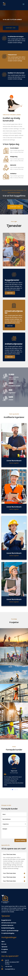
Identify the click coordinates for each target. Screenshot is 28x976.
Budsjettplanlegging (7, 928)
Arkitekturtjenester (7, 925)
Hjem (3, 941)
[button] (10, 789)
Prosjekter (4, 949)
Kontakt (4, 952)
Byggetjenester (6, 920)
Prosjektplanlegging (7, 933)
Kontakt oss (10, 28)
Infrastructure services (8, 923)
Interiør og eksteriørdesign (9, 930)
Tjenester (4, 947)
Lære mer (10, 293)
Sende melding (20, 840)
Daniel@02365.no (10, 969)
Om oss (3, 944)
